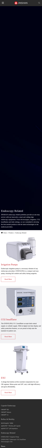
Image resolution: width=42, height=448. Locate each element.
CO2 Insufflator (9, 319)
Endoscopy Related (20, 233)
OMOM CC (5, 415)
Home (5, 233)
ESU (3, 378)
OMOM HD (5, 409)
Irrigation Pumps (9, 264)
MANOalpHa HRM (7, 423)
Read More (8, 279)
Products (11, 233)
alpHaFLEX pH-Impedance (9, 428)
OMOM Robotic (6, 412)
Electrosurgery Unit (6, 441)
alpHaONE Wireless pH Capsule (10, 426)
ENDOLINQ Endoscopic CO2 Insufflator (13, 439)
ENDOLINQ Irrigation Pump (10, 437)
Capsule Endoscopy (8, 406)
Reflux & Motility (7, 419)
